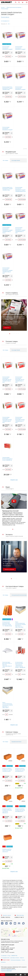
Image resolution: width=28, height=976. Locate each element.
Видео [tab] (8, 487)
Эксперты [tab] (9, 534)
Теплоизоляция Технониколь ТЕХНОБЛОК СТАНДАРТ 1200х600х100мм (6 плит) (7, 130)
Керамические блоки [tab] (16, 741)
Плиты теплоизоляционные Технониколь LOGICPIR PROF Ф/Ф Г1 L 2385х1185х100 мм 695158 (20, 625)
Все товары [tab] (5, 160)
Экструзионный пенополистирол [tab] (19, 595)
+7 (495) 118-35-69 (8, 563)
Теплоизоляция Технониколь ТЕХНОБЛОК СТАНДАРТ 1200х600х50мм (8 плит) (20, 48)
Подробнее (6, 327)
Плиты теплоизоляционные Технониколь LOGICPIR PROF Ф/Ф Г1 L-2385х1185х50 (7, 705)
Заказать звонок (7, 565)
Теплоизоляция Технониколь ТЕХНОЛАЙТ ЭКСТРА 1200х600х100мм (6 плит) (6, 379)
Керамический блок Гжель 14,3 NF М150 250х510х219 (6, 850)
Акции (2, 974)
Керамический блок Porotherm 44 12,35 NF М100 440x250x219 (20, 770)
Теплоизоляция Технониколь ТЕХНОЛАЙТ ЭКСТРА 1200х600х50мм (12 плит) (19, 379)
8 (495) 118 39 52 (5, 917)
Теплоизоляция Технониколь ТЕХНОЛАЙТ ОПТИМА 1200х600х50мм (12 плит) (20, 420)
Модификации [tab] (11, 152)
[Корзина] (22, 2)
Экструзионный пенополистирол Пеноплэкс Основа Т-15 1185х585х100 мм (7, 623)
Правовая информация (6, 970)
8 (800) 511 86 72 (19, 917)
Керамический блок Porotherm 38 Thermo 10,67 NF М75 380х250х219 (7, 810)
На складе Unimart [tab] (16, 160)
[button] (12, 61)
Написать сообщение (9, 569)
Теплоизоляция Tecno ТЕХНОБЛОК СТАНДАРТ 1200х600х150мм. (7, 88)
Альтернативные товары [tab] (15, 586)
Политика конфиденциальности (8, 969)
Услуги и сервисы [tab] (12, 293)
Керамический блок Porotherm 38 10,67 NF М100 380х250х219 (20, 810)
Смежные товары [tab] (12, 732)
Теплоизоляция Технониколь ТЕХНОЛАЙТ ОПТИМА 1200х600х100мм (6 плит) (7, 420)
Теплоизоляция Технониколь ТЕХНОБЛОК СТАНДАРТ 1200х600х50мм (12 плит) (20, 89)
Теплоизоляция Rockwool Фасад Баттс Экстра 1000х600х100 (7, 459)
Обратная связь (20, 915)
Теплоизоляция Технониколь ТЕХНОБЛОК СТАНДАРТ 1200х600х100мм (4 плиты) (7, 49)
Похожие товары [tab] (12, 341)
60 (8, 23)
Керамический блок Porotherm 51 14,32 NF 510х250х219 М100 (7, 770)
